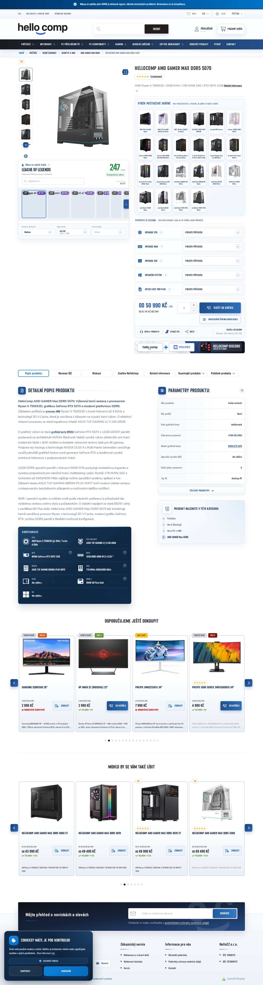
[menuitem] (27, 44)
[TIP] (160, 802)
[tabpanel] (46, 683)
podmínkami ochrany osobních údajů (187, 923)
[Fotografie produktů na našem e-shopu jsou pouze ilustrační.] (26, 156)
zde (53, 953)
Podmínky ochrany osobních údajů (184, 961)
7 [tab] (126, 741)
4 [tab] (116, 741)
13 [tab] (147, 741)
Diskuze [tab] (96, 373)
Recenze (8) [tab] (65, 373)
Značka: (234, 330)
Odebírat (224, 913)
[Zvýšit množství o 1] (194, 305)
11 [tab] (140, 741)
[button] (70, 552)
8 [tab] (130, 741)
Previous (14, 683)
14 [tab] (151, 741)
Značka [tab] (128, 373)
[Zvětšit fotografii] (125, 72)
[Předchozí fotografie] (41, 108)
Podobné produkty (221, 373)
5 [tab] (119, 741)
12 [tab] (144, 741)
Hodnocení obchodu (63, 14)
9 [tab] (133, 741)
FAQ (19, 14)
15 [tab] (154, 741)
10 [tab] (137, 741)
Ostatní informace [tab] (160, 373)
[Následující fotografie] (124, 108)
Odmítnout (25, 971)
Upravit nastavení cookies (98, 979)
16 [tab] (157, 741)
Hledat (156, 29)
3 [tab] (112, 741)
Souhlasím (66, 971)
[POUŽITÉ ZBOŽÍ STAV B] (46, 656)
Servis (127, 968)
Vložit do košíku (223, 307)
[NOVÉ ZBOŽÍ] (160, 656)
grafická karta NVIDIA (62, 432)
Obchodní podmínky (177, 955)
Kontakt (172, 968)
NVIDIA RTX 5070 (235, 446)
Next (248, 683)
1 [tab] (105, 741)
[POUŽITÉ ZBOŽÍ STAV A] (103, 656)
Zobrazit (65, 705)
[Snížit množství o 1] (194, 310)
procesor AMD (53, 411)
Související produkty (189, 373)
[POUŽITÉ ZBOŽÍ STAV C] (217, 656)
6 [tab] (123, 741)
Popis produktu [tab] (33, 373)
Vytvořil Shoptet (236, 979)
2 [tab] (109, 741)
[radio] (145, 122)
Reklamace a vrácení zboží (37, 14)
